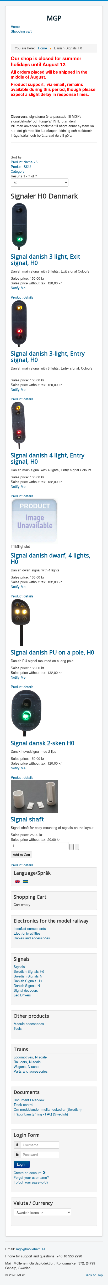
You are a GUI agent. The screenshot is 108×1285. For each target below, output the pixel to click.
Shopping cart (21, 31)
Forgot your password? (31, 1182)
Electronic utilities (27, 933)
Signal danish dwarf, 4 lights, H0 (50, 558)
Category (17, 171)
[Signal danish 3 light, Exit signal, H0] (19, 225)
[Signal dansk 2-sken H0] (26, 712)
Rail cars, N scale (27, 1061)
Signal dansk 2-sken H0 (42, 743)
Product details (22, 297)
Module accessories (29, 1023)
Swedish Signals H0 (29, 971)
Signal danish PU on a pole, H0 (52, 652)
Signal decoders (26, 990)
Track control (23, 1104)
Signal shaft (27, 819)
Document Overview (29, 1100)
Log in (21, 1164)
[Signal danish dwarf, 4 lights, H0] (34, 520)
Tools (18, 1028)
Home (15, 26)
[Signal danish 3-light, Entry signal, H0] (19, 322)
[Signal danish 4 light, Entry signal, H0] (18, 424)
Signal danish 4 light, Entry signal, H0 (47, 458)
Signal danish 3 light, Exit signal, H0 (45, 259)
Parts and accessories (31, 1071)
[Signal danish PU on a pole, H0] (20, 621)
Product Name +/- (24, 161)
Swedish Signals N (28, 976)
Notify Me (18, 287)
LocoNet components (30, 928)
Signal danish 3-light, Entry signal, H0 (48, 356)
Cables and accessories (32, 938)
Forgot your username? (31, 1177)
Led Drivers (22, 995)
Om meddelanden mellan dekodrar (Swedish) (48, 1109)
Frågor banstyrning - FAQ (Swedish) (41, 1114)
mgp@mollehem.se (30, 1248)
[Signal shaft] (34, 795)
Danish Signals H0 (28, 981)
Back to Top (93, 1274)
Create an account (28, 1172)
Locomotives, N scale (30, 1057)
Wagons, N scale (26, 1066)
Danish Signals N (27, 985)
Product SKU (21, 166)
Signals (19, 966)
